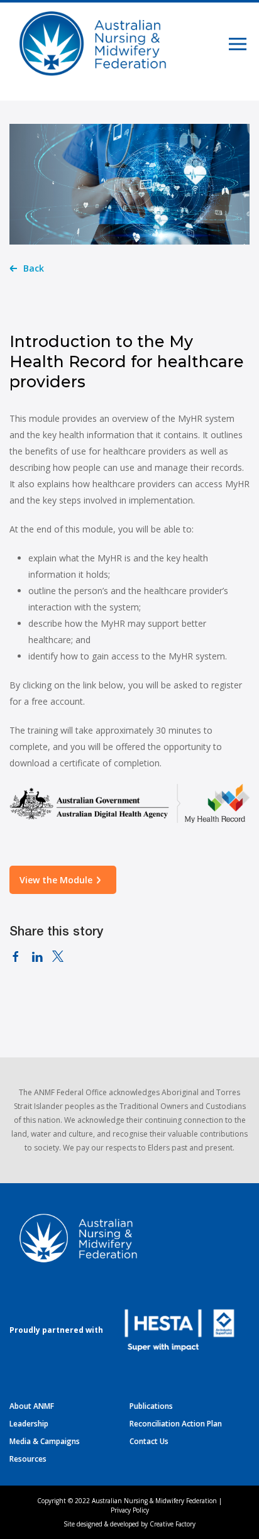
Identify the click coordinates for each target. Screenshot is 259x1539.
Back (33, 268)
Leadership (28, 1423)
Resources (28, 1459)
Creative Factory (173, 1524)
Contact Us (149, 1441)
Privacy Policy (130, 1510)
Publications (151, 1406)
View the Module (55, 880)
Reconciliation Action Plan (176, 1423)
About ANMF (31, 1406)
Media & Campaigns (44, 1441)
